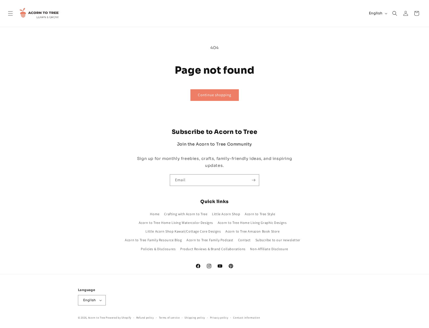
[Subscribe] (253, 180)
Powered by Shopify (118, 317)
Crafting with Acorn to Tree (185, 214)
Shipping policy (194, 317)
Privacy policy (219, 317)
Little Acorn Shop (226, 214)
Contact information (246, 317)
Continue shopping (214, 94)
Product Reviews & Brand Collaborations (213, 248)
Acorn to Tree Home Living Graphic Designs (252, 222)
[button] (10, 13)
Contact (244, 240)
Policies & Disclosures (158, 248)
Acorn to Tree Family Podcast (209, 240)
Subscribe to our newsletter (277, 240)
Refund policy (145, 317)
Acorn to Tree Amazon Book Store (252, 231)
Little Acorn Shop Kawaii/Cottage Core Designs (183, 231)
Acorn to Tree (97, 317)
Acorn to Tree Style (260, 214)
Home (154, 214)
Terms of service (169, 317)
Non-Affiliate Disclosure (269, 248)
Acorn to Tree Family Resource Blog (153, 240)
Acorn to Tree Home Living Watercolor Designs (176, 222)
